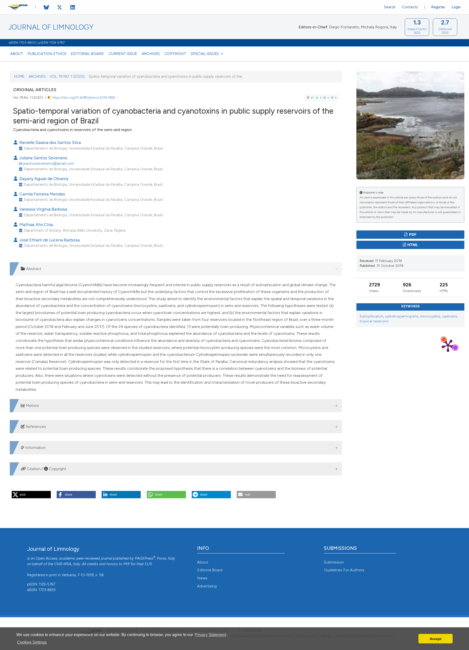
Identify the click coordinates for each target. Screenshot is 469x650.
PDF (412, 234)
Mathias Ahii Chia (35, 224)
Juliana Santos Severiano (42, 157)
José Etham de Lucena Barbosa (49, 239)
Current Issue (122, 54)
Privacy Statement (210, 635)
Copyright (175, 54)
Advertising (207, 586)
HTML (412, 245)
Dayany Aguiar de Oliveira (43, 178)
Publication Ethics (47, 54)
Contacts (410, 7)
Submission (334, 562)
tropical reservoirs (374, 321)
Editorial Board (87, 54)
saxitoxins (449, 316)
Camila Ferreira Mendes (41, 193)
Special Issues (205, 54)
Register (438, 7)
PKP (126, 564)
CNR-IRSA (62, 564)
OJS (148, 564)
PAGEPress (144, 558)
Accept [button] (435, 639)
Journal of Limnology (50, 27)
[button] (31, 494)
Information (35, 447)
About (16, 54)
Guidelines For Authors (344, 570)
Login (456, 7)
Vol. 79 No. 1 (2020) (67, 76)
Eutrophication (371, 316)
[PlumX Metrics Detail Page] (448, 345)
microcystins (430, 316)
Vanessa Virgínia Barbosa (42, 209)
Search (389, 7)
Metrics (32, 405)
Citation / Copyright (46, 468)
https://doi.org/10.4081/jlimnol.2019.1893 (83, 97)
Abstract (33, 268)
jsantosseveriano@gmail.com (48, 163)
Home (19, 76)
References (35, 426)
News (202, 578)
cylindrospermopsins (401, 316)
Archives (151, 54)
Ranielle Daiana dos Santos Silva (49, 142)
